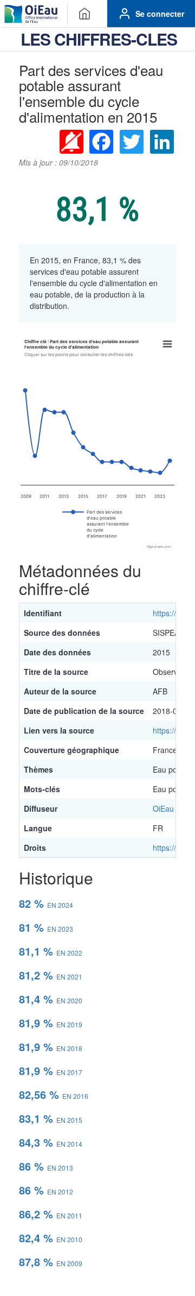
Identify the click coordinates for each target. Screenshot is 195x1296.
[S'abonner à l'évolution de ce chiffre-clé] (71, 141)
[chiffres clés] (84, 13)
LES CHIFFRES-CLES (99, 38)
